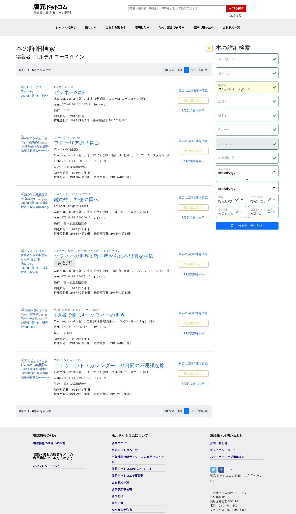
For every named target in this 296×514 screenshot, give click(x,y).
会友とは (117, 496)
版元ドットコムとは (125, 450)
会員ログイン (120, 443)
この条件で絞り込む (249, 225)
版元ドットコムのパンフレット (132, 468)
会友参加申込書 (122, 509)
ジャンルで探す (66, 27)
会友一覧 (117, 503)
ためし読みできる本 (171, 27)
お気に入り (194, 100)
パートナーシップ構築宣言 (227, 456)
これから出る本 (116, 27)
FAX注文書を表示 (193, 110)
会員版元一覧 (231, 27)
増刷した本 (142, 27)
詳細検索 (235, 15)
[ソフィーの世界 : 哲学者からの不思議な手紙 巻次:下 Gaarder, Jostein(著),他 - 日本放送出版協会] (35, 261)
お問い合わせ (219, 443)
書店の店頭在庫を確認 (193, 90)
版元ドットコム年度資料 (128, 475)
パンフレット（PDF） (47, 465)
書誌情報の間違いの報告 (49, 443)
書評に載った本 (204, 27)
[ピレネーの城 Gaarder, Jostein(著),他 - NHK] (35, 91)
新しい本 (91, 27)
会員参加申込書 (122, 489)
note (229, 469)
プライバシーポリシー (224, 450)
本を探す (238, 8)
